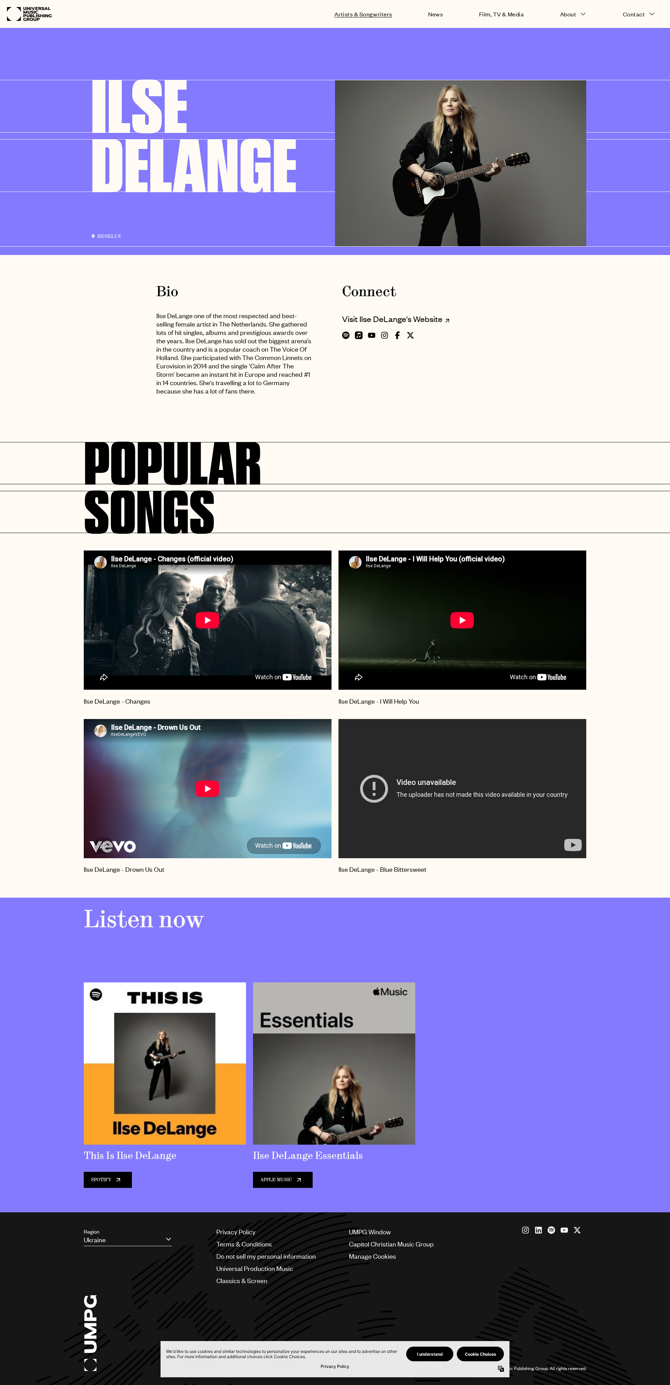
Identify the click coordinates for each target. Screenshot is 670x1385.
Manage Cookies (372, 1256)
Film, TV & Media (501, 14)
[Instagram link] (525, 1230)
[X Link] (577, 1230)
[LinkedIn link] (538, 1230)
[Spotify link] (551, 1230)
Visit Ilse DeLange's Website (392, 318)
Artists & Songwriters (363, 14)
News (435, 14)
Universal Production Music (254, 1268)
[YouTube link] (564, 1230)
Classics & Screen (241, 1280)
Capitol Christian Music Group (391, 1244)
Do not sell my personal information (266, 1256)
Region (91, 1231)
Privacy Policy (235, 1231)
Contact (634, 14)
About (568, 14)
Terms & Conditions (244, 1244)
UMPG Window (370, 1231)
